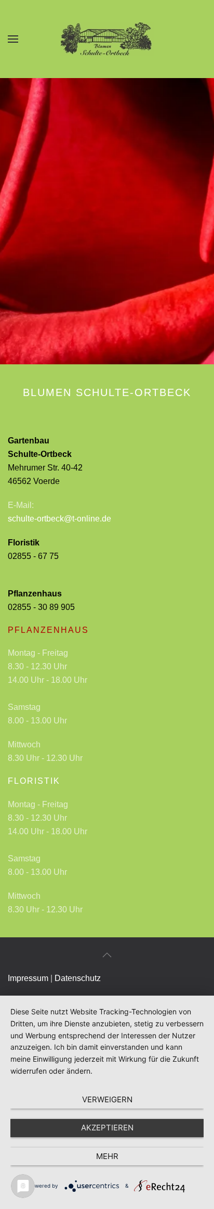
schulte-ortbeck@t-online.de (59, 518)
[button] (13, 39)
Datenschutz (78, 978)
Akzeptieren (107, 1127)
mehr (107, 1156)
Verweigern (107, 1099)
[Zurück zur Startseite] (107, 39)
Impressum (28, 978)
